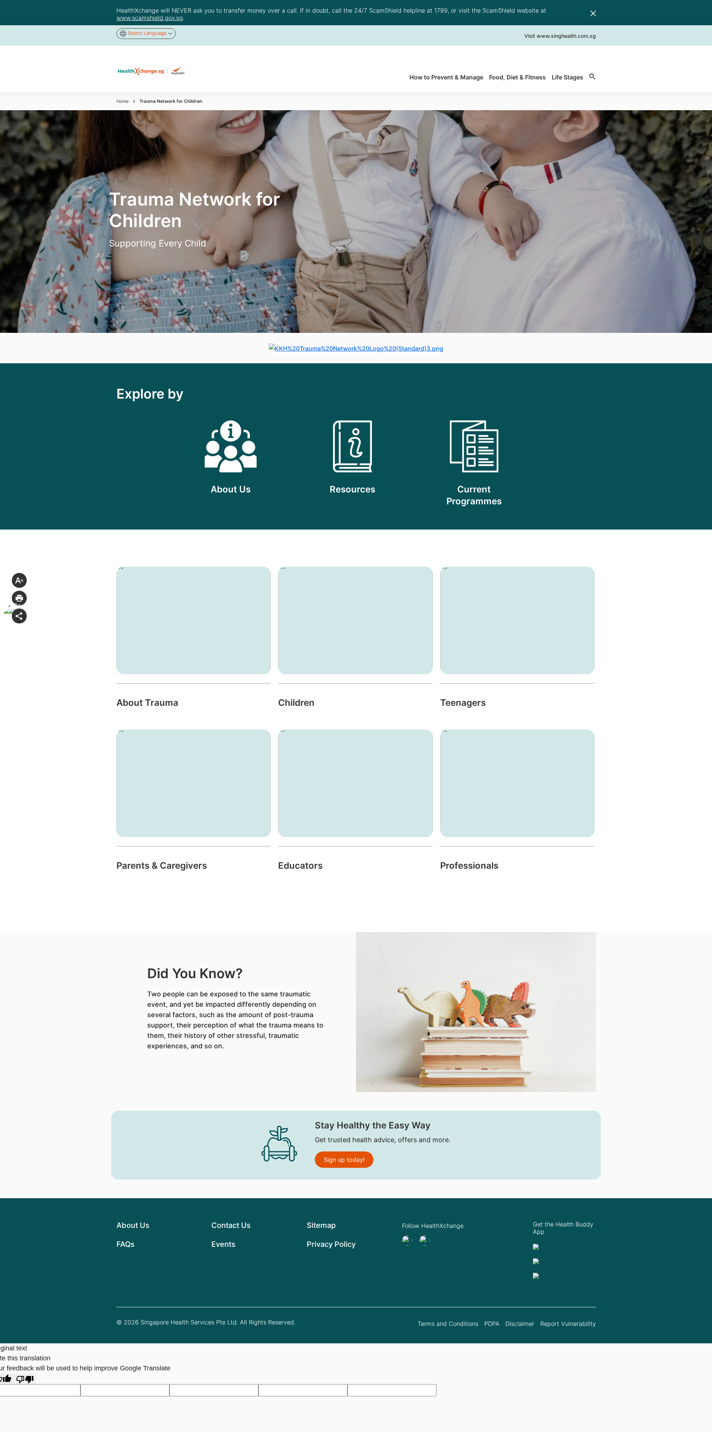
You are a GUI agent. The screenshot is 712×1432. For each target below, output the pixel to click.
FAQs (125, 1244)
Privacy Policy (331, 1244)
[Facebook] (426, 1240)
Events (223, 1244)
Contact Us (231, 1225)
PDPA (492, 1323)
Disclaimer (519, 1323)
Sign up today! (344, 1159)
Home (122, 101)
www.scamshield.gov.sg (149, 18)
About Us (132, 1225)
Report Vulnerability (568, 1323)
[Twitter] (409, 1240)
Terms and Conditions (448, 1323)
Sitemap (321, 1225)
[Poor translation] (25, 1378)
